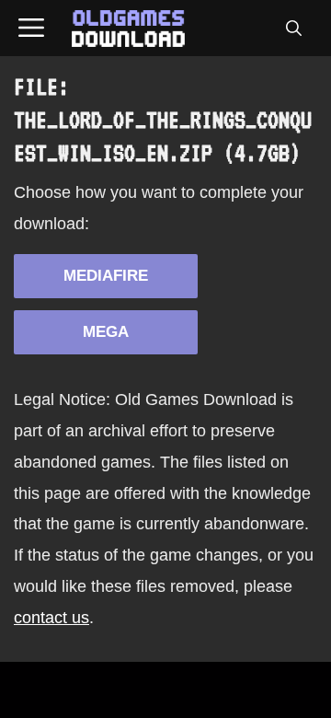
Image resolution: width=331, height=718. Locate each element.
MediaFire (105, 275)
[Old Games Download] (128, 28)
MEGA (106, 332)
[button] (293, 28)
